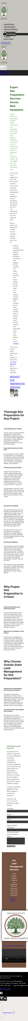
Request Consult (5, 74)
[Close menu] (0, 1002)
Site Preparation (10, 34)
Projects (7, 36)
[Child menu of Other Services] (18, 32)
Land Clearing (9, 24)
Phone (9, 814)
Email (9, 819)
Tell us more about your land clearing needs (13, 834)
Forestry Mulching (11, 29)
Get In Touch (8, 39)
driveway (16, 343)
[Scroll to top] (1, 999)
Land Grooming (9, 27)
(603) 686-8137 (6, 42)
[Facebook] (1, 994)
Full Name (10, 809)
